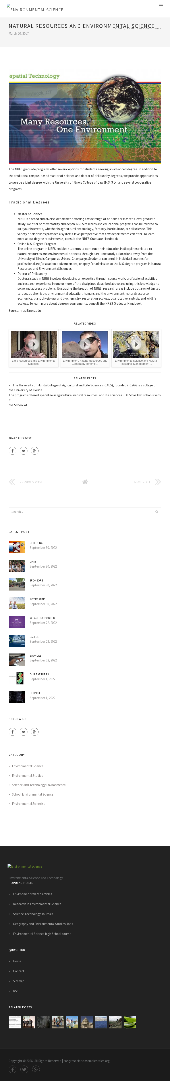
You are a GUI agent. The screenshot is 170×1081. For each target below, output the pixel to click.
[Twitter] (23, 451)
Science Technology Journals (33, 914)
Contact (18, 971)
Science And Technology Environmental (39, 785)
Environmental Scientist (28, 804)
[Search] (156, 511)
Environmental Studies (27, 775)
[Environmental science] (35, 8)
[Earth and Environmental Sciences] (115, 1022)
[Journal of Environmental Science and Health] (130, 1022)
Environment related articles (32, 894)
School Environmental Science (32, 794)
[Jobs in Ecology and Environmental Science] (72, 1022)
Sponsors (36, 580)
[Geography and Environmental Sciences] (29, 1022)
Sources (35, 655)
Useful (34, 637)
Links (33, 562)
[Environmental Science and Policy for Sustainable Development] (87, 1022)
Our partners (39, 674)
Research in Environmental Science (37, 904)
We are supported (42, 618)
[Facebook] (12, 451)
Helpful (35, 693)
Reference (37, 543)
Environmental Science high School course (42, 934)
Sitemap (18, 981)
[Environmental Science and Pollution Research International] (43, 1022)
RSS (16, 991)
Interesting (38, 599)
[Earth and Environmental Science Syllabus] (101, 1022)
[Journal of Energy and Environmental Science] (58, 1022)
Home (119, 28)
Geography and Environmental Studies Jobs (43, 924)
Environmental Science (144, 28)
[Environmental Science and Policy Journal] (15, 1022)
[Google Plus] (35, 451)
